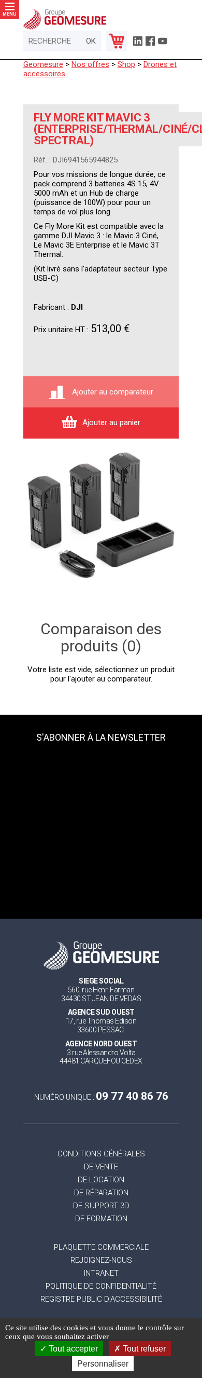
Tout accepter (72, 1348)
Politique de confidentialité (101, 1286)
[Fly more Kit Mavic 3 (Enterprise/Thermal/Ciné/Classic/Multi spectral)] (100, 516)
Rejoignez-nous (101, 1260)
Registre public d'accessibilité (101, 1299)
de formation (101, 1219)
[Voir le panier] (116, 41)
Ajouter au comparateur (111, 392)
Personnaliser (102, 1363)
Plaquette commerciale (101, 1247)
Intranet (101, 1273)
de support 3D (101, 1206)
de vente (101, 1167)
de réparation (101, 1193)
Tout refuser (143, 1348)
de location (101, 1180)
